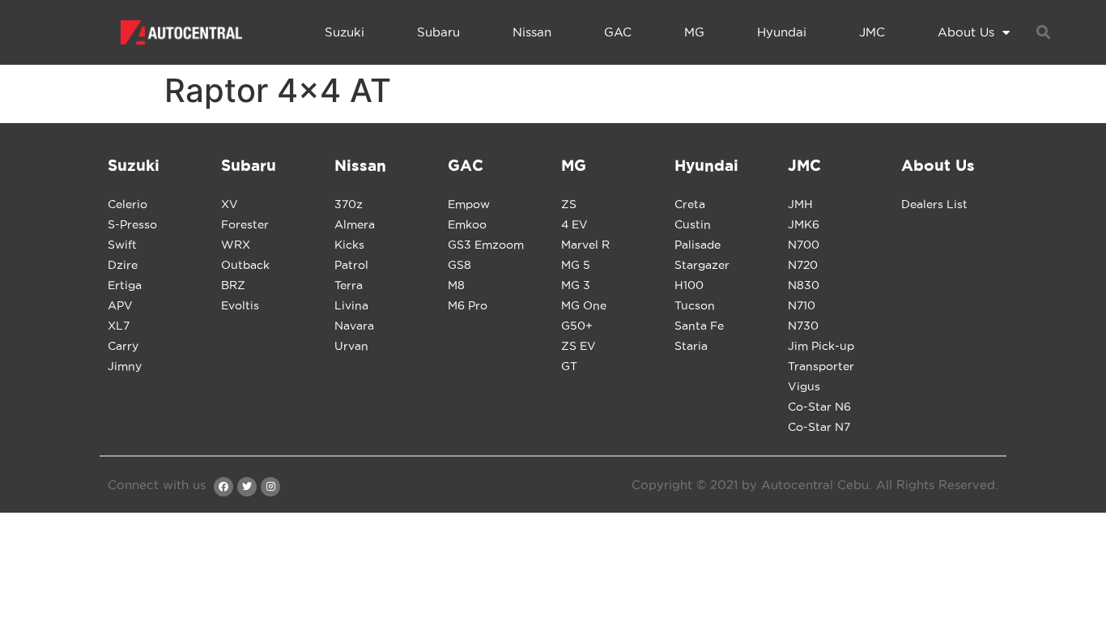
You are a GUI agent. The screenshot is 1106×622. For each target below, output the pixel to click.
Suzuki (344, 32)
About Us (966, 32)
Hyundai (781, 32)
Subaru (438, 32)
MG (694, 32)
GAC (618, 32)
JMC (872, 32)
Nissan (532, 32)
